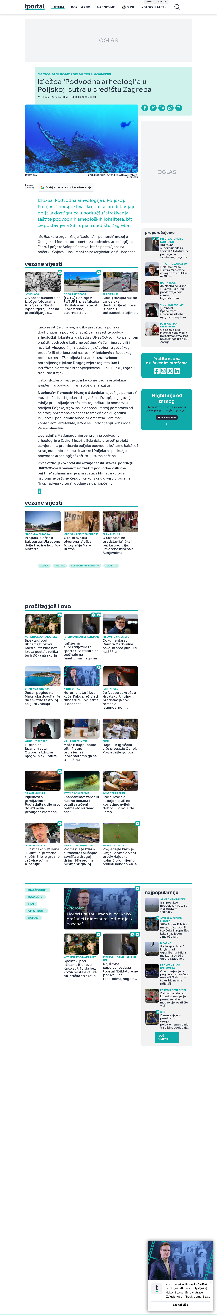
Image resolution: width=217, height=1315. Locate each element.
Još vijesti (163, 1037)
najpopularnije (161, 892)
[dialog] (180, 1276)
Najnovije (106, 7)
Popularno (80, 7)
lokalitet (111, 566)
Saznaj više (180, 1305)
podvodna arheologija (85, 566)
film (31, 903)
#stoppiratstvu (155, 7)
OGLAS (108, 40)
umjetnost (36, 910)
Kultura (57, 7)
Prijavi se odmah (167, 417)
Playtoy (162, 2)
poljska (60, 566)
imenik (149, 2)
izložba (44, 566)
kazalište (35, 896)
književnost (37, 890)
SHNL (131, 7)
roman (33, 917)
